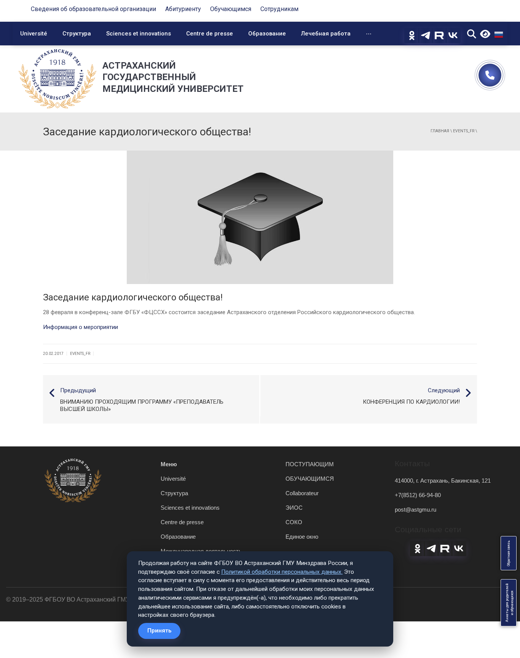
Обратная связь (508, 553)
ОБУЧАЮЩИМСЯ (310, 478)
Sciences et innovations (138, 33)
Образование (267, 33)
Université (33, 33)
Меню (169, 464)
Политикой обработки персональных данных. (282, 571)
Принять (159, 630)
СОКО (294, 522)
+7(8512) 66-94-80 (418, 495)
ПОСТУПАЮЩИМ (310, 464)
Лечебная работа (326, 33)
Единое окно (302, 536)
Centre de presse (209, 33)
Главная (440, 130)
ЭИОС (294, 507)
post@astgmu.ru (415, 509)
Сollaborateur (302, 493)
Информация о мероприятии (80, 327)
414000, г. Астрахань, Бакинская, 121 (443, 480)
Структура (76, 33)
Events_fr (463, 130)
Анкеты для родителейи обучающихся (509, 602)
